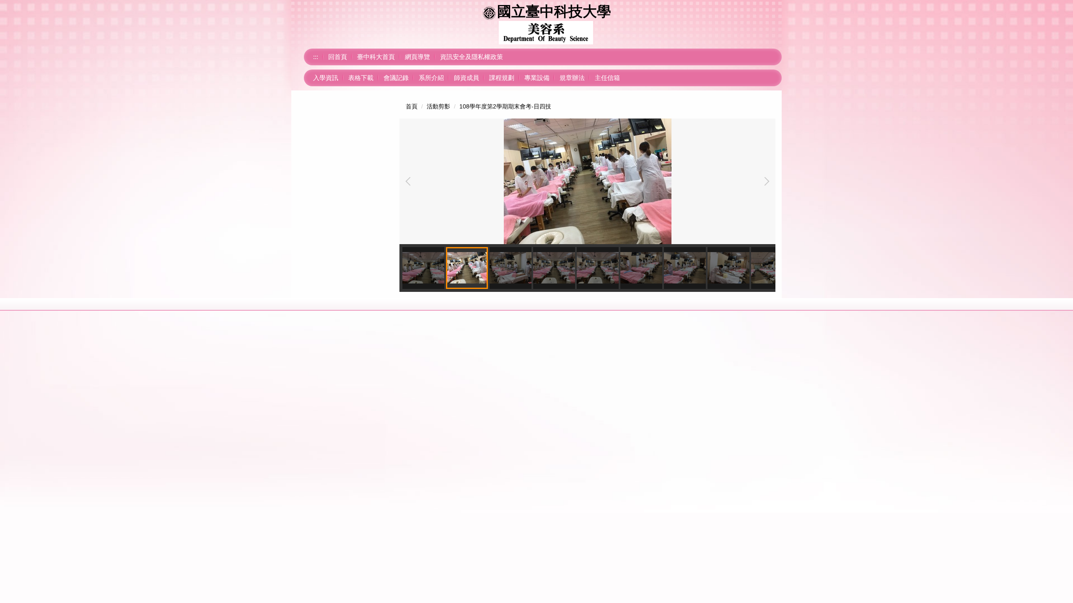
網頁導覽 (417, 56)
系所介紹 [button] (431, 77)
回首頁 (337, 56)
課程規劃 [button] (501, 77)
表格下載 (360, 77)
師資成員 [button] (466, 77)
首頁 (411, 106)
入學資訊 (325, 77)
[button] (409, 181)
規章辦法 (572, 77)
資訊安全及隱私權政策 (471, 56)
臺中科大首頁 (376, 56)
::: (315, 56)
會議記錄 (396, 77)
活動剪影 (438, 106)
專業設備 (536, 77)
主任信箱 (607, 77)
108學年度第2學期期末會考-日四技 (505, 106)
